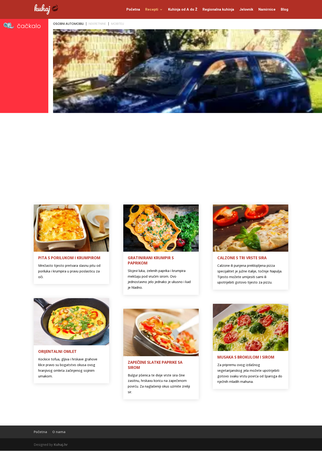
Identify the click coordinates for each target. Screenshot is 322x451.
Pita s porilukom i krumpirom (69, 257)
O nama (59, 432)
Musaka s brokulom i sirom (245, 357)
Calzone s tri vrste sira (242, 257)
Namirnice (267, 10)
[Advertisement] (161, 150)
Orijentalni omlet (57, 351)
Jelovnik (246, 10)
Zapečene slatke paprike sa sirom (155, 365)
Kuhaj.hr (61, 444)
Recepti (151, 10)
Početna (133, 10)
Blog (284, 10)
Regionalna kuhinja (218, 10)
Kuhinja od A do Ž (182, 10)
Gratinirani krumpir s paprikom (151, 260)
